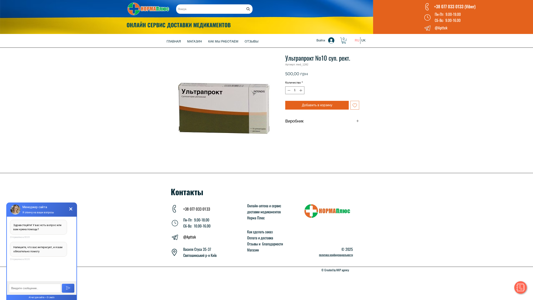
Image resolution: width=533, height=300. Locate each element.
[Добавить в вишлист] (354, 105)
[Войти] (334, 40)
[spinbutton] (295, 90)
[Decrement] (288, 90)
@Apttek (189, 237)
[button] (343, 41)
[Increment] (301, 90)
